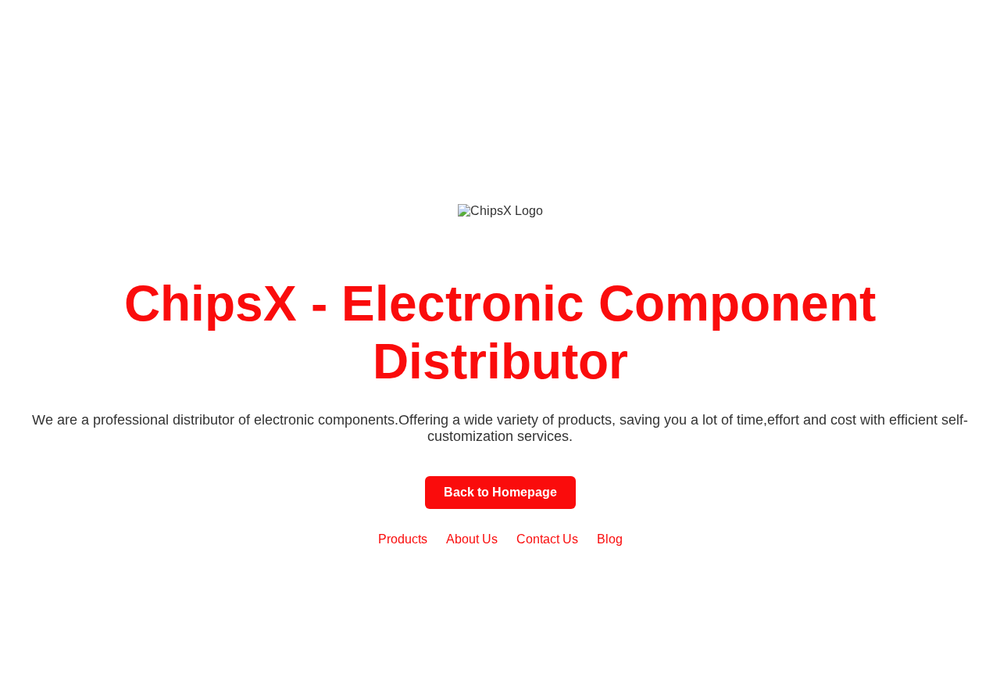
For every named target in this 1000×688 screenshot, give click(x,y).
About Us (472, 539)
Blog (610, 539)
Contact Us (547, 539)
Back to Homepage (500, 492)
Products (402, 539)
